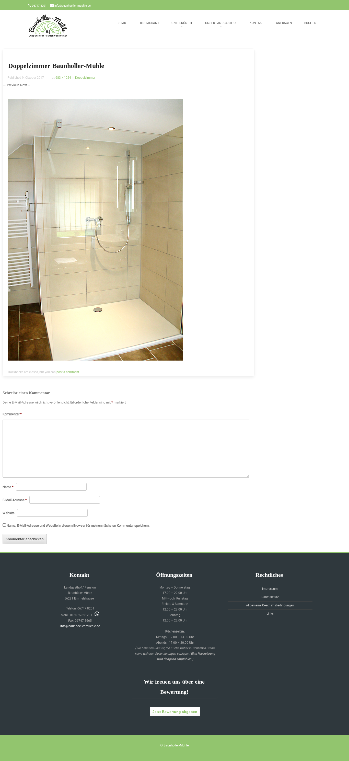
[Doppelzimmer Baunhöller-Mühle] (95, 359)
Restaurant (149, 23)
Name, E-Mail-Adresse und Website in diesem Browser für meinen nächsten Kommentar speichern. (78, 525)
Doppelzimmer (85, 77)
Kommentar (12, 414)
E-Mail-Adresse (15, 500)
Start (123, 23)
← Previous (11, 85)
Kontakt (257, 23)
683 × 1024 (63, 77)
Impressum (270, 589)
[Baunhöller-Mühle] (48, 37)
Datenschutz (270, 597)
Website (9, 513)
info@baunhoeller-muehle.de (72, 5)
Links (270, 613)
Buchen (310, 23)
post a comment (67, 372)
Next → (25, 85)
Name (8, 487)
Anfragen (284, 23)
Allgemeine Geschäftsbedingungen (270, 605)
